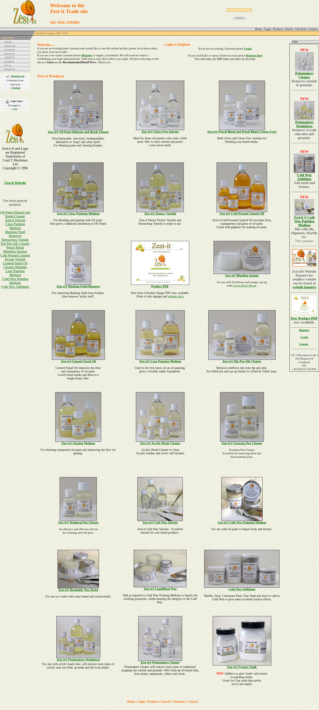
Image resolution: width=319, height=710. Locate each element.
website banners (304, 287)
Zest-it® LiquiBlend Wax (160, 589)
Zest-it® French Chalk (242, 667)
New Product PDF (304, 318)
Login (15, 109)
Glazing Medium (15, 267)
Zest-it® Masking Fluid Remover (78, 286)
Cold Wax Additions (15, 287)
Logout (303, 344)
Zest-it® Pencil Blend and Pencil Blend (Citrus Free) (241, 131)
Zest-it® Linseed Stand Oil (78, 361)
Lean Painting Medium (15, 273)
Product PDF (160, 286)
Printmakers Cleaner (304, 75)
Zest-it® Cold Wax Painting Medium (242, 522)
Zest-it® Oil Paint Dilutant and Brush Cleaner (78, 132)
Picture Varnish (15, 259)
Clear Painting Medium (15, 226)
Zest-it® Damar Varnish (160, 213)
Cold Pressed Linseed (15, 255)
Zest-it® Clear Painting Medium (78, 213)
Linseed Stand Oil (15, 263)
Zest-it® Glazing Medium (78, 443)
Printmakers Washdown (304, 124)
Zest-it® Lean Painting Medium (160, 361)
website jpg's (176, 296)
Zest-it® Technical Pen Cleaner (78, 522)
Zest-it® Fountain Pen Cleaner (242, 443)
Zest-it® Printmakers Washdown (78, 659)
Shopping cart (17, 76)
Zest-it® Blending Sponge (242, 275)
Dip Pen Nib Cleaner (15, 244)
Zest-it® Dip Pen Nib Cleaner (241, 361)
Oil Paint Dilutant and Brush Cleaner (15, 214)
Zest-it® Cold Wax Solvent (160, 522)
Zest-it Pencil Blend (244, 285)
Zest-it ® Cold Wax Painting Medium (304, 221)
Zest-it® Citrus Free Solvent (160, 131)
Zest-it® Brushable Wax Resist (78, 590)
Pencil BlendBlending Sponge (15, 249)
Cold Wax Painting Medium (15, 281)
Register (87, 55)
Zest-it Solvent (15, 220)
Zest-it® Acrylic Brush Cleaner (160, 443)
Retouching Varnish (15, 240)
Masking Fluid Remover (15, 234)
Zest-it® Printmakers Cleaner (160, 662)
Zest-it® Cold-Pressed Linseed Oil (242, 213)
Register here (254, 55)
